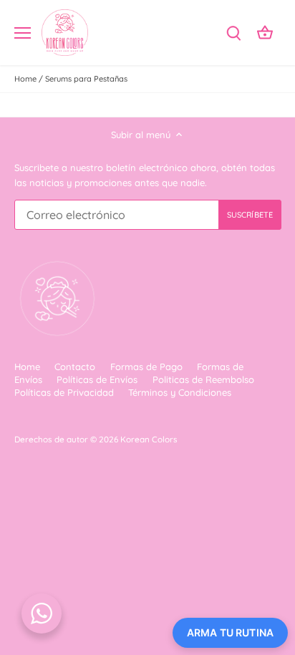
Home (27, 366)
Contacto (74, 366)
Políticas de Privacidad (64, 392)
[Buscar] (233, 32)
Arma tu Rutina (230, 632)
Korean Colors (149, 439)
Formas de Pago (146, 366)
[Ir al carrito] (265, 32)
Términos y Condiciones (179, 392)
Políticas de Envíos (97, 379)
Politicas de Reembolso (203, 379)
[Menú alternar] (22, 33)
